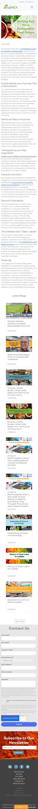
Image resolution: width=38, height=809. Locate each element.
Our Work (19, 776)
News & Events (19, 783)
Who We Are (19, 772)
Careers (21, 2)
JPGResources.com (29, 807)
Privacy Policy (19, 793)
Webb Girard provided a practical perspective (18, 156)
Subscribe (18, 753)
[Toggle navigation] (31, 7)
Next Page (20, 621)
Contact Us (30, 2)
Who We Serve (19, 779)
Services (19, 774)
